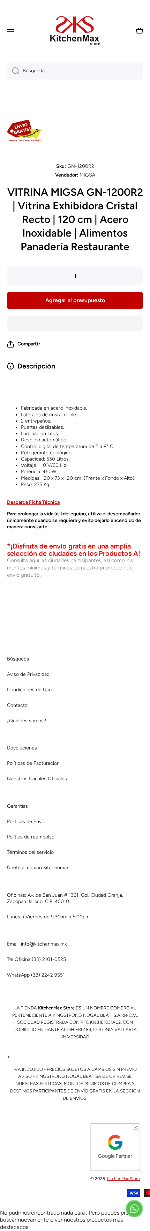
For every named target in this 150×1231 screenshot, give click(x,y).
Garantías (17, 806)
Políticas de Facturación (33, 763)
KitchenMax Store (123, 1178)
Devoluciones (22, 748)
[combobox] (75, 71)
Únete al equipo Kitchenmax (38, 868)
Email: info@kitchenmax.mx (37, 944)
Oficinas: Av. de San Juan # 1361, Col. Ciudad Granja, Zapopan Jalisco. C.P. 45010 (65, 898)
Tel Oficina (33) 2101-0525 (36, 959)
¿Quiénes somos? (26, 721)
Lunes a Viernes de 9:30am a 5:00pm (48, 917)
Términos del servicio (30, 852)
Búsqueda (18, 659)
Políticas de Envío (26, 822)
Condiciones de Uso (29, 690)
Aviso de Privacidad (28, 674)
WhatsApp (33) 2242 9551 (36, 975)
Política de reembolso (30, 837)
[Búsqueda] (13, 71)
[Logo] (75, 31)
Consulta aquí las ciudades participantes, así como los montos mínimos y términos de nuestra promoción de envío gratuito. (70, 567)
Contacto (17, 705)
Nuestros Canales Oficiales (37, 779)
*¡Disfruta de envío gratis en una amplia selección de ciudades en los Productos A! (73, 550)
